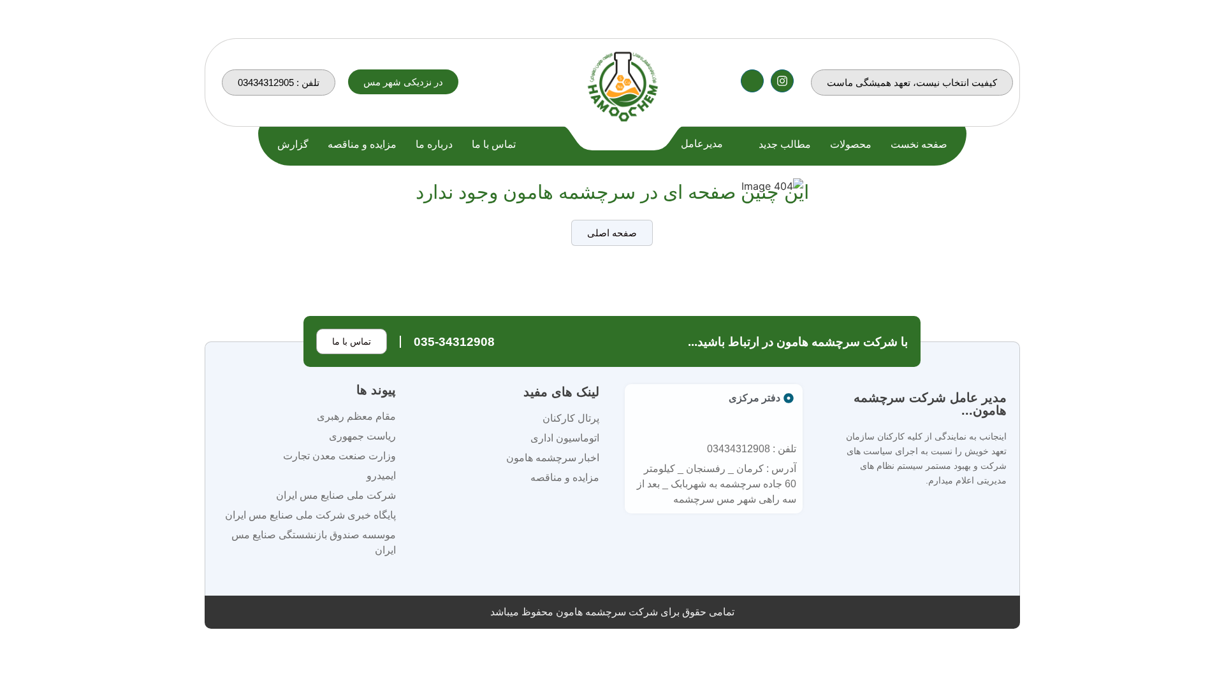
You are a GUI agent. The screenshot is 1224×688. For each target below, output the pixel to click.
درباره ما (434, 144)
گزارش (293, 144)
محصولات (850, 144)
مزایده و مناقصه (362, 144)
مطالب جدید (785, 144)
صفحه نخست (919, 144)
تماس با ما (494, 144)
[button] (403, 81)
